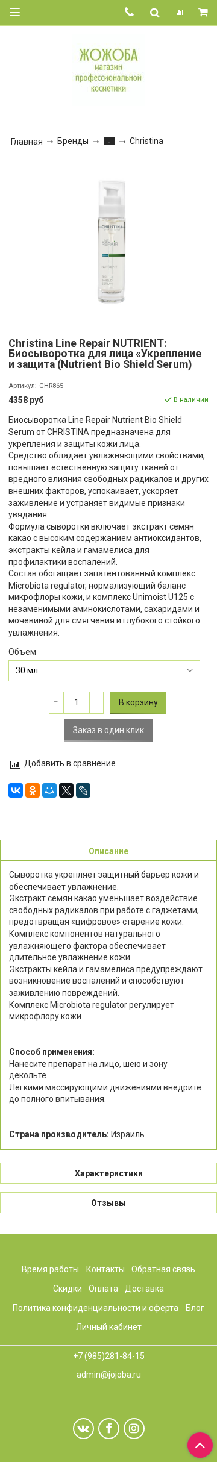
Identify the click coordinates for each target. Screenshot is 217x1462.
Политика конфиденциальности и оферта (95, 1308)
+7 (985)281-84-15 (109, 1356)
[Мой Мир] (49, 790)
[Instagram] (134, 1428)
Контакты (105, 1269)
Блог (195, 1308)
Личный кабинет (109, 1327)
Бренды (73, 141)
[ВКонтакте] (15, 790)
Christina (146, 141)
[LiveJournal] (83, 790)
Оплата (103, 1288)
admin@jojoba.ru (109, 1374)
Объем (22, 652)
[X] (66, 790)
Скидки (67, 1288)
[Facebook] (108, 1428)
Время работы (50, 1269)
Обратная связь (163, 1269)
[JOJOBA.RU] (108, 68)
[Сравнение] (179, 12)
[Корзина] (204, 12)
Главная (27, 141)
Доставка (144, 1288)
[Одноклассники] (32, 790)
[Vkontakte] (83, 1428)
